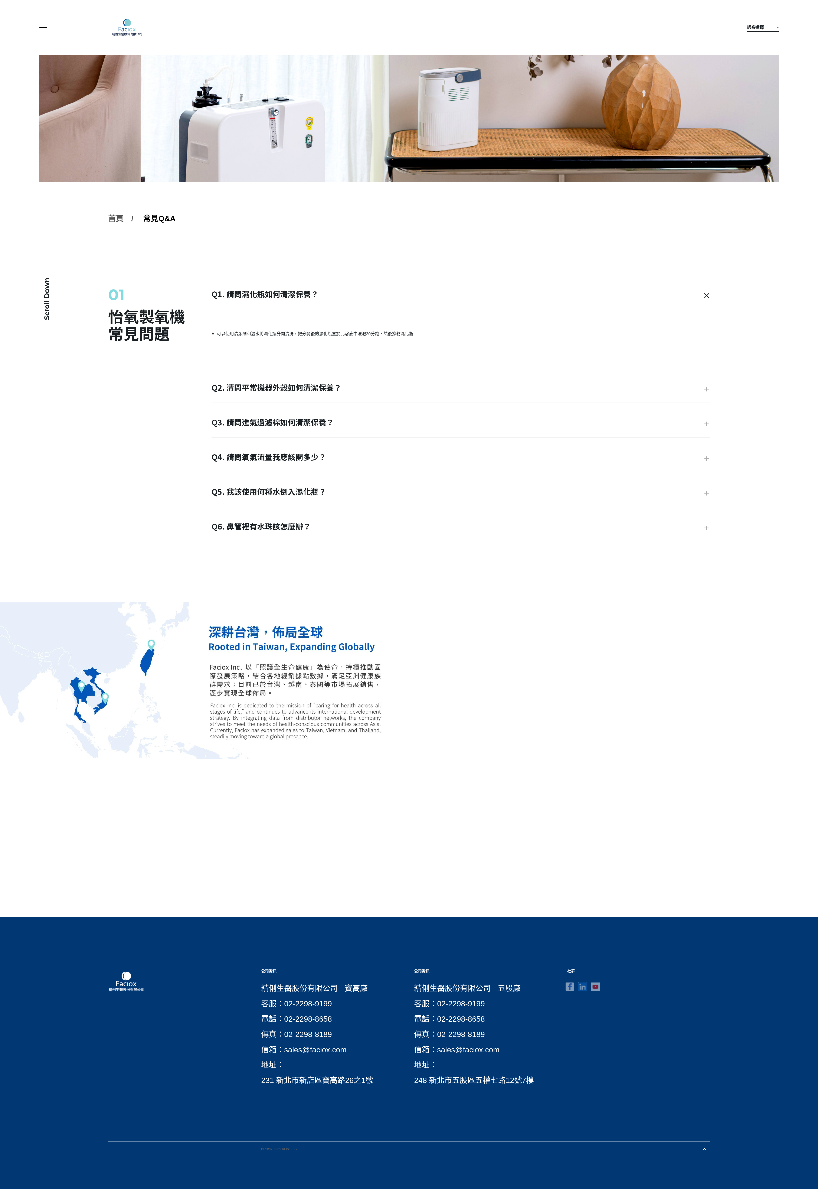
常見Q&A (159, 218)
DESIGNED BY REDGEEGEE (281, 1149)
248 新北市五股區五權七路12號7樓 (474, 1080)
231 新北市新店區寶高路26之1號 (317, 1080)
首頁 (116, 218)
